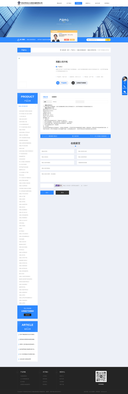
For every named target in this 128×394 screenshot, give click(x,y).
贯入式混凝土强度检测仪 (24, 161)
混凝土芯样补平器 (23, 257)
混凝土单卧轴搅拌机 (23, 215)
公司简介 (45, 376)
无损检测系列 (23, 376)
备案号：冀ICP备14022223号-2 (53, 391)
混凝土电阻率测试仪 (23, 289)
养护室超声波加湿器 (23, 167)
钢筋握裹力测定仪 (23, 260)
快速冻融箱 (21, 239)
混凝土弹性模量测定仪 (24, 236)
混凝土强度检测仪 (23, 265)
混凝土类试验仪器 (81, 50)
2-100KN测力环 (22, 116)
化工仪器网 (92, 391)
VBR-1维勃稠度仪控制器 (24, 137)
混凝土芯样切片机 (92, 50)
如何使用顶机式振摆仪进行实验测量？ (28, 349)
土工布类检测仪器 (24, 378)
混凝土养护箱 (22, 201)
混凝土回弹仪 (22, 295)
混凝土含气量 (22, 196)
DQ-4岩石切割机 (23, 164)
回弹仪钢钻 (21, 223)
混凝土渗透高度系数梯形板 (25, 143)
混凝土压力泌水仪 (23, 220)
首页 (68, 50)
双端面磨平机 (22, 156)
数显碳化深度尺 (22, 244)
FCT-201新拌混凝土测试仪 (25, 127)
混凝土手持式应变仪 (23, 193)
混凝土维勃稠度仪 (23, 217)
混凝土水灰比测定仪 (23, 233)
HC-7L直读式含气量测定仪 (25, 177)
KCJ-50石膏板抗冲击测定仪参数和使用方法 (28, 354)
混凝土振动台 (22, 207)
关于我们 (69, 3)
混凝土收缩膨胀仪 (23, 209)
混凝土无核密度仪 (23, 300)
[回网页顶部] (124, 83)
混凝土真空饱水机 (23, 268)
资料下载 (62, 384)
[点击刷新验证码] (58, 185)
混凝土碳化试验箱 (23, 247)
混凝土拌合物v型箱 (23, 145)
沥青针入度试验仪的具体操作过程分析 (28, 344)
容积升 (20, 228)
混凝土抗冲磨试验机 (23, 135)
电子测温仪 (21, 231)
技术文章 (97, 3)
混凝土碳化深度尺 (23, 119)
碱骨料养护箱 (22, 287)
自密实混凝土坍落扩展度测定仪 (26, 151)
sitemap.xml (104, 391)
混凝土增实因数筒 (23, 284)
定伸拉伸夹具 (22, 159)
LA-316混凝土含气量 (23, 172)
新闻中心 (88, 3)
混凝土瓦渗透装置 (23, 185)
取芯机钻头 (21, 249)
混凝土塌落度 (22, 225)
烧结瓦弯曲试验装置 (23, 180)
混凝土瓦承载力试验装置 (24, 183)
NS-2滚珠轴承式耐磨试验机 (25, 191)
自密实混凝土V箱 (23, 121)
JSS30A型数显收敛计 (24, 124)
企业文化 (45, 381)
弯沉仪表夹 (21, 175)
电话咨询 (125, 88)
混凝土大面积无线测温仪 (24, 276)
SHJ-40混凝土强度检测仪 (101, 136)
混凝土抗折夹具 (22, 241)
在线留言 (54, 97)
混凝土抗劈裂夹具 (23, 252)
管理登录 (98, 391)
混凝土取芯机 (22, 255)
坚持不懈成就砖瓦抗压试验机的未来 (28, 334)
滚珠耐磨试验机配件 (23, 140)
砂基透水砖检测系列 (25, 384)
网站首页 (59, 3)
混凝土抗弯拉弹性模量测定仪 (25, 297)
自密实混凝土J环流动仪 (24, 132)
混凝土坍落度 (22, 129)
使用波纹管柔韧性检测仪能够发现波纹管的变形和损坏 (28, 339)
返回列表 (76, 136)
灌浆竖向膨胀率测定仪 (24, 281)
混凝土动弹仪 (22, 303)
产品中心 (78, 3)
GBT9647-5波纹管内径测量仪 (44, 39)
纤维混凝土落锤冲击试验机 (25, 188)
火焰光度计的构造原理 (25, 359)
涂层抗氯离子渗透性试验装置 (25, 111)
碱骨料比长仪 (22, 169)
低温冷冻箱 (21, 148)
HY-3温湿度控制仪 (23, 153)
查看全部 (28, 314)
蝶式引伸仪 (21, 273)
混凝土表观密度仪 (23, 292)
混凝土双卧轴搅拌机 (23, 271)
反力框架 (22, 381)
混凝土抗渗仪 (22, 199)
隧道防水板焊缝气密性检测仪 (25, 279)
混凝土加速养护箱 (23, 204)
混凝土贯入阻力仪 (23, 212)
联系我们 (107, 3)
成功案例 (62, 381)
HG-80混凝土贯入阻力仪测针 (25, 113)
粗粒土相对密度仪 (31, 39)
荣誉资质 (45, 378)
